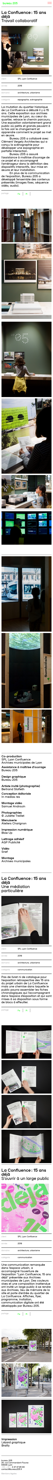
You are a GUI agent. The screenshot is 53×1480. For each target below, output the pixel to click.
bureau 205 (10, 3)
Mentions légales (9, 1473)
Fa (19, 193)
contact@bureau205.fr (11, 1469)
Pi (26, 193)
